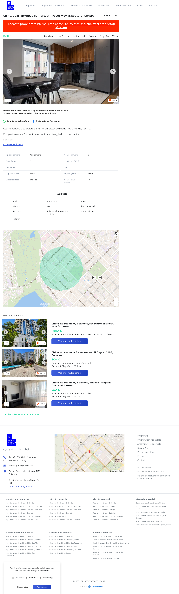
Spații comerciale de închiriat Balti (106, 558)
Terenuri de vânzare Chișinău (104, 503)
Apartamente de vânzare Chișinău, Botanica (24, 506)
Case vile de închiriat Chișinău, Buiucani (65, 550)
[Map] (61, 268)
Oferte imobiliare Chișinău (16, 110)
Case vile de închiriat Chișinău (61, 536)
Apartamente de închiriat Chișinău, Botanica (24, 550)
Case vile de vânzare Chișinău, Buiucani (65, 510)
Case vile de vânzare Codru (60, 516)
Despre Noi (103, 5)
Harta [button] (114, 100)
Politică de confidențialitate (150, 471)
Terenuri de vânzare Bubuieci (104, 513)
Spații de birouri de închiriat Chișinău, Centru (111, 543)
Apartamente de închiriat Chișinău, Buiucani (24, 546)
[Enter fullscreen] (116, 234)
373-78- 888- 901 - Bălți (14, 460)
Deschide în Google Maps (20, 486)
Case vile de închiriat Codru (60, 553)
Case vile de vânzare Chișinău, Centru (64, 520)
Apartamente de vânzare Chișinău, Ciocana (24, 520)
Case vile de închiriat (60, 532)
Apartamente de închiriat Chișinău (50, 110)
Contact (153, 5)
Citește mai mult (13, 144)
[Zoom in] (116, 300)
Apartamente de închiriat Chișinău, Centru (23, 540)
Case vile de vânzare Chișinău (61, 503)
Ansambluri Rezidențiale (81, 5)
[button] (9, 71)
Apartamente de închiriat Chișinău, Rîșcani (23, 543)
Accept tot (42, 587)
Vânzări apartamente (17, 499)
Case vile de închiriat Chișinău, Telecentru (65, 543)
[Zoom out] (116, 304)
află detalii (40, 568)
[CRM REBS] (95, 586)
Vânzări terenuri (101, 499)
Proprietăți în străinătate (52, 5)
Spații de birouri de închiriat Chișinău (107, 536)
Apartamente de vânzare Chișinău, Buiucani (24, 510)
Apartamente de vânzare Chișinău (20, 503)
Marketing (48, 577)
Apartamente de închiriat (19, 532)
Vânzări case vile (58, 499)
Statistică (33, 577)
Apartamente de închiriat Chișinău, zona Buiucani (31, 113)
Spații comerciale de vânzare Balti (149, 521)
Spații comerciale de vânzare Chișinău (151, 503)
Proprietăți (30, 5)
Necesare (19, 577)
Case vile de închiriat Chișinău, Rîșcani (64, 546)
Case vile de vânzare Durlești (60, 513)
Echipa (140, 5)
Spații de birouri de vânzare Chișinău (150, 512)
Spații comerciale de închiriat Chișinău (108, 540)
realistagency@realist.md (21, 465)
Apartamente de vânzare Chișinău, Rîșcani (23, 516)
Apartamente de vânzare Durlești (19, 513)
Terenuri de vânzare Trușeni (104, 506)
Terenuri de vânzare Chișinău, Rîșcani (108, 516)
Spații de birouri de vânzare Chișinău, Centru (154, 525)
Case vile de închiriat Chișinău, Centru (64, 540)
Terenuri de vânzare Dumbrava (105, 520)
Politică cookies (144, 467)
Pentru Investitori (123, 5)
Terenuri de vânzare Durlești (104, 510)
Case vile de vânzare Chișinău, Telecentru (65, 506)
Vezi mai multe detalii (69, 341)
